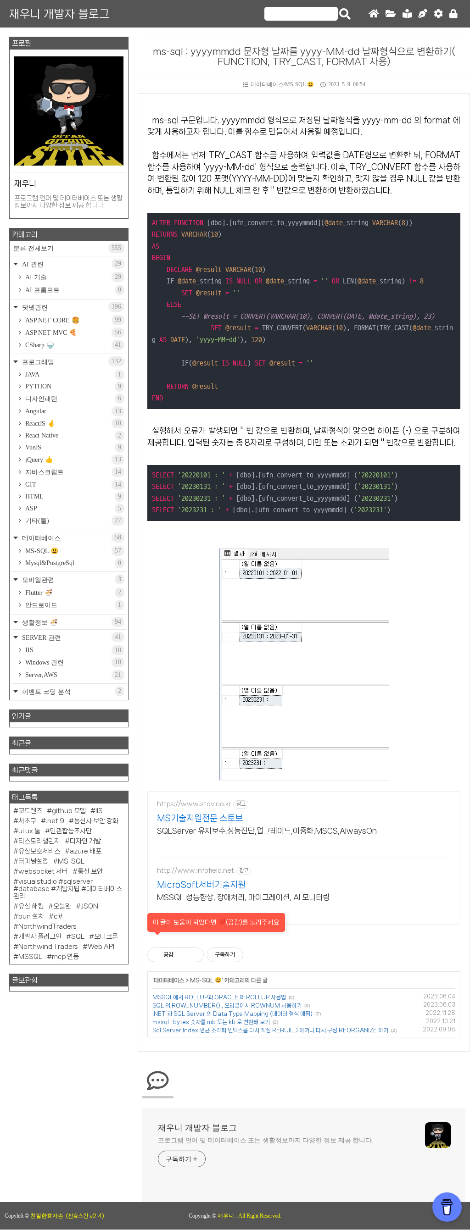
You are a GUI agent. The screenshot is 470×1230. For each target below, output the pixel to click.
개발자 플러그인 (40, 936)
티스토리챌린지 (39, 841)
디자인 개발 (85, 841)
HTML (72, 496)
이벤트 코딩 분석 (70, 691)
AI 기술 (72, 277)
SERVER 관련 (70, 637)
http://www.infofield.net (195, 870)
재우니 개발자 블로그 (59, 14)
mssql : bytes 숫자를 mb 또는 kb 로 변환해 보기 (211, 1022)
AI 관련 (70, 264)
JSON (89, 906)
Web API (101, 946)
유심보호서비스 (39, 851)
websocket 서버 (43, 871)
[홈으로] (373, 14)
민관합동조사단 (71, 831)
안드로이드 (72, 605)
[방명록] (407, 14)
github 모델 (69, 810)
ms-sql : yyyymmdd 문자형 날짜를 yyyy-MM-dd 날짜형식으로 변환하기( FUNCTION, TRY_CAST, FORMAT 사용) (304, 56)
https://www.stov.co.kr (194, 804)
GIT (72, 484)
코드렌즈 (30, 810)
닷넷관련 (70, 307)
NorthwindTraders (47, 926)
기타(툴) (72, 520)
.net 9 (55, 821)
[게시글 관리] (193, 955)
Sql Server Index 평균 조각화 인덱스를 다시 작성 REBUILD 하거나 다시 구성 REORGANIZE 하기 (270, 1030)
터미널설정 (33, 861)
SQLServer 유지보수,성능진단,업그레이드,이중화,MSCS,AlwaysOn (267, 830)
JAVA (72, 374)
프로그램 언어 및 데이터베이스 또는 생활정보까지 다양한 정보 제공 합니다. (266, 1140)
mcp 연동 (65, 956)
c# (58, 916)
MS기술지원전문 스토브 (200, 818)
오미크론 (106, 936)
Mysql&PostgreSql (72, 563)
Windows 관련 (72, 662)
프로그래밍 (70, 362)
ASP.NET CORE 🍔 (72, 320)
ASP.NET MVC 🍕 (72, 332)
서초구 (27, 821)
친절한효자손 (46, 1216)
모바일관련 (70, 579)
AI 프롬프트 (72, 290)
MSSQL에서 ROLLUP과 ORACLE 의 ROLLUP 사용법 (219, 997)
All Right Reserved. (259, 1216)
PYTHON (72, 386)
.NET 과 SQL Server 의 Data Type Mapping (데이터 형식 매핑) (232, 1014)
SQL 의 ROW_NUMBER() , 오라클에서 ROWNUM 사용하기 (227, 1005)
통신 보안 (90, 871)
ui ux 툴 (29, 831)
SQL (77, 936)
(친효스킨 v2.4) (85, 1216)
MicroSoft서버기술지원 (201, 884)
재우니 (226, 1216)
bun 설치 (31, 916)
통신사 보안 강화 (96, 821)
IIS (72, 650)
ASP (72, 508)
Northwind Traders (48, 946)
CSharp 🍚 (72, 345)
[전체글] (390, 14)
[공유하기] (182, 955)
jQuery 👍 (72, 459)
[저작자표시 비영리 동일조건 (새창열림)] (255, 955)
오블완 (62, 906)
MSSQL (30, 956)
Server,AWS (72, 674)
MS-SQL (71, 861)
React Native (72, 435)
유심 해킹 (31, 906)
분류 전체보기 (67, 248)
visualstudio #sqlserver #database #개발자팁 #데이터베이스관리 (67, 889)
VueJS (72, 447)
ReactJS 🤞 (72, 423)
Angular (72, 411)
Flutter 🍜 (72, 592)
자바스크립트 (72, 472)
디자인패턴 (72, 398)
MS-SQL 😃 (206, 980)
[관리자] (438, 14)
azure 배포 (85, 851)
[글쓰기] (423, 14)
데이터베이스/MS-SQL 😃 (282, 84)
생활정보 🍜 (70, 622)
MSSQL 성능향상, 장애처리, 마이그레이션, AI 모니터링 (243, 897)
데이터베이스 (169, 980)
